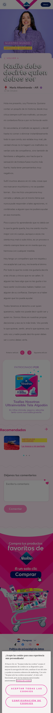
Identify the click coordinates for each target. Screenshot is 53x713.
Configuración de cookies (26, 702)
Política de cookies (24, 681)
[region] (26, 682)
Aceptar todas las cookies (26, 690)
